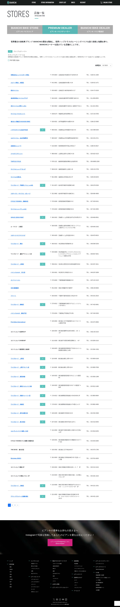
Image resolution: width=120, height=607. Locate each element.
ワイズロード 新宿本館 (18, 376)
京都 (11, 574)
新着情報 (76, 561)
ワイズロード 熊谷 (17, 243)
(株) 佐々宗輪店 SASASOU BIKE (20, 121)
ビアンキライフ (78, 574)
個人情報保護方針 (99, 582)
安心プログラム (34, 573)
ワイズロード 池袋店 (17, 404)
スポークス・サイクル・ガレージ (20, 193)
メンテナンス (55, 578)
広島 (11, 571)
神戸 (11, 581)
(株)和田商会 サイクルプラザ (19, 98)
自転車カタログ (78, 577)
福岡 (11, 576)
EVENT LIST (62, 3)
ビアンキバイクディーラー (102, 561)
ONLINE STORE (107, 3)
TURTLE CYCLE (16, 161)
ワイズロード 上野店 (17, 358)
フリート (13, 295)
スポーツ (76, 582)
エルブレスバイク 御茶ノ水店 (19, 431)
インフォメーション (78, 566)
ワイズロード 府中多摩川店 (19, 413)
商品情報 (76, 563)
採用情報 (98, 585)
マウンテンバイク (78, 587)
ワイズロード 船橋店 (17, 304)
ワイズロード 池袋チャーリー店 (20, 395)
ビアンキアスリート (101, 566)
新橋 (11, 586)
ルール (54, 580)
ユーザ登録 (98, 580)
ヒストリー (33, 584)
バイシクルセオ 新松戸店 (18, 313)
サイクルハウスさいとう (18, 113)
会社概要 (98, 590)
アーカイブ (77, 590)
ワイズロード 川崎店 (17, 485)
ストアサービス (35, 561)
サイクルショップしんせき (18, 209)
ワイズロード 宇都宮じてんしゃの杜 (22, 185)
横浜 (11, 566)
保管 (54, 576)
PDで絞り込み (14, 60)
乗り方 (54, 568)
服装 (54, 571)
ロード (75, 580)
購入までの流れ (34, 566)
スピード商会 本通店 (17, 82)
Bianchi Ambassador (100, 569)
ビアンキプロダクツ (35, 581)
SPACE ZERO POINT (17, 217)
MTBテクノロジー (35, 591)
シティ (75, 585)
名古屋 (11, 579)
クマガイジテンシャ (17, 153)
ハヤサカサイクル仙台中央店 (19, 130)
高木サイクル (15, 90)
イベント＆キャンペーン (79, 568)
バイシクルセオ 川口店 (18, 272)
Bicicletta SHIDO (16, 458)
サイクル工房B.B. (16, 177)
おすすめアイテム (56, 573)
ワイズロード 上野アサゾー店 (20, 367)
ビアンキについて (35, 576)
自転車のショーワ (16, 146)
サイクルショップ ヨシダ (18, 169)
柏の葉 (11, 569)
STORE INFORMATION (47, 3)
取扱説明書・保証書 (100, 575)
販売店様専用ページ (100, 587)
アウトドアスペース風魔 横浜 (19, 496)
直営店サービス (34, 563)
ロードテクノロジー (35, 586)
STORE (34, 3)
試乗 (32, 571)
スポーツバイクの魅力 (57, 563)
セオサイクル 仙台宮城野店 (19, 138)
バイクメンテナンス (35, 568)
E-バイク (33, 589)
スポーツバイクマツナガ (18, 235)
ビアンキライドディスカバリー (60, 587)
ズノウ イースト (15, 280)
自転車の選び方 (56, 566)
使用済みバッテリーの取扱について (103, 577)
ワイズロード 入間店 (17, 264)
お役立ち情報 (55, 584)
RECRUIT (83, 3)
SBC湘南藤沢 (15, 288)
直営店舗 (11, 564)
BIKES (73, 3)
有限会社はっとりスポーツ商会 (20, 75)
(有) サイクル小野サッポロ (18, 106)
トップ (11, 561)
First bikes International (18, 322)
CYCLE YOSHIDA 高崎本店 (19, 201)
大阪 (11, 584)
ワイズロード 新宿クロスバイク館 (21, 386)
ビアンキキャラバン (100, 563)
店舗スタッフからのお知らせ (80, 571)
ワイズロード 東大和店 (18, 422)
